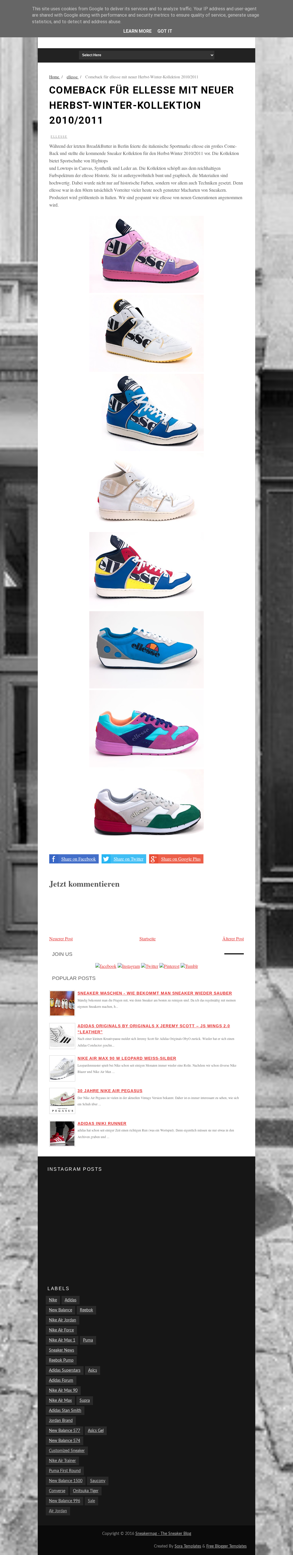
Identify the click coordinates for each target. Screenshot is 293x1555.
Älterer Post (233, 938)
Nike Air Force (61, 1330)
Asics (92, 1370)
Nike (53, 1300)
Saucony (97, 1481)
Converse (57, 1491)
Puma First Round (65, 1471)
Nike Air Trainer (62, 1461)
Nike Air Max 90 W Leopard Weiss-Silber (127, 1058)
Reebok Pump (61, 1360)
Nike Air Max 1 (62, 1340)
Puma (88, 1340)
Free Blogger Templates (226, 1546)
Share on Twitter (128, 859)
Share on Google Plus (181, 859)
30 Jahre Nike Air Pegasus (110, 1090)
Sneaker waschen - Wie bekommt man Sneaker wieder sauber (155, 993)
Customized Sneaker (67, 1451)
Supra (85, 1401)
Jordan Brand (61, 1421)
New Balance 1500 (65, 1481)
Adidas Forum (61, 1381)
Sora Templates (188, 1546)
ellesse (59, 136)
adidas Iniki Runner (102, 1123)
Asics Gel (96, 1431)
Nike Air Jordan (62, 1320)
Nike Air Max (60, 1401)
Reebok (86, 1310)
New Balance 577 (64, 1431)
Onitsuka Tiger (85, 1491)
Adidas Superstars (64, 1370)
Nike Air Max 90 (63, 1391)
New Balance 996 (64, 1501)
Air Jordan (58, 1511)
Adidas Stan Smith (65, 1411)
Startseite (147, 938)
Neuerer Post (61, 938)
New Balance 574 (64, 1441)
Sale (91, 1501)
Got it (164, 31)
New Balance (60, 1310)
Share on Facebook (78, 859)
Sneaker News (61, 1350)
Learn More (137, 31)
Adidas (70, 1300)
